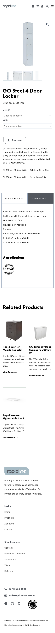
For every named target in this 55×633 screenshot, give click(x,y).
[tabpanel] (27, 246)
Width (6, 120)
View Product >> (10, 372)
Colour (6, 110)
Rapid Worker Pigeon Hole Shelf (13, 417)
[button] (47, 6)
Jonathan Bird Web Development (27, 625)
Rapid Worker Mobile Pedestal (12, 348)
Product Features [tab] (14, 198)
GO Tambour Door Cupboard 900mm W (40, 350)
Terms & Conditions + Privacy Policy (34, 620)
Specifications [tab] (38, 198)
